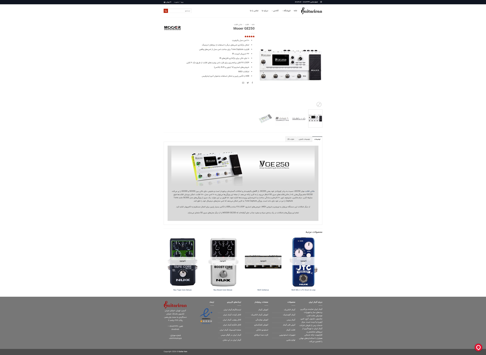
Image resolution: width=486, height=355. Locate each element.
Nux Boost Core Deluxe (223, 290)
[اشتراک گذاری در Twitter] (248, 82)
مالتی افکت (238, 24)
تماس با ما (254, 10)
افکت (247, 24)
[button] (178, 2)
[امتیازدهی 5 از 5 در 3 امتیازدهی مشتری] (209, 36)
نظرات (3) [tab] (290, 139)
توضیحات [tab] (317, 139)
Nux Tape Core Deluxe (182, 290)
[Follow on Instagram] (321, 2)
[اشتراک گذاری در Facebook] (252, 82)
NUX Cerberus (263, 290)
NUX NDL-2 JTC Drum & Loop (303, 290)
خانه (295, 10)
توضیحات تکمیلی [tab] (304, 139)
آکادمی (276, 10)
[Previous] (318, 64)
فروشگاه (287, 10)
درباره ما (265, 10)
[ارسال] (166, 11)
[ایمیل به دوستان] (243, 82)
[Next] (261, 64)
